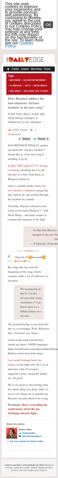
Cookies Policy (19, 44)
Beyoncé (15, 80)
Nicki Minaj (40, 85)
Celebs (15, 69)
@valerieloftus (29, 433)
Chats (47, 69)
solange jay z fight (36, 91)
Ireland (25, 69)
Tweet (42, 138)
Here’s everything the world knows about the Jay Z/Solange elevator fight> (27, 409)
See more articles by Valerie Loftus (26, 441)
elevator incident (35, 80)
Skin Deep (36, 69)
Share (26, 138)
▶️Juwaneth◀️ (20, 261)
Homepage (7, 69)
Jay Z (28, 85)
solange (15, 91)
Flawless (16, 85)
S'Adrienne (28, 251)
